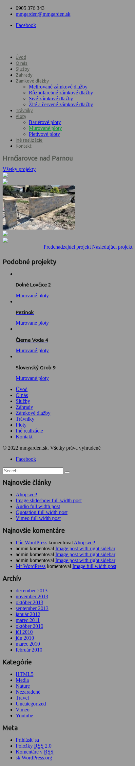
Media (22, 680)
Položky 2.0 (33, 746)
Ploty (21, 116)
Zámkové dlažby (32, 81)
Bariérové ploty (45, 122)
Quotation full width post (42, 512)
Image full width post (94, 566)
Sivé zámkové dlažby (51, 98)
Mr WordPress (31, 566)
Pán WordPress (31, 542)
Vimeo (22, 709)
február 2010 (29, 650)
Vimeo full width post (38, 518)
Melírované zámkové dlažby (58, 86)
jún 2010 (25, 638)
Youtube (24, 715)
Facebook (26, 25)
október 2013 (29, 602)
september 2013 (32, 608)
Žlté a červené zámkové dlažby (61, 104)
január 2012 (28, 614)
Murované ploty (45, 128)
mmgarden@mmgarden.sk (43, 14)
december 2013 (32, 590)
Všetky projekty (19, 169)
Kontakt (23, 146)
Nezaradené (28, 692)
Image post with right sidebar (85, 548)
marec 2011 (28, 620)
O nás (22, 63)
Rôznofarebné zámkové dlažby (61, 92)
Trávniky (24, 110)
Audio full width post (38, 506)
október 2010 (29, 626)
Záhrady (24, 75)
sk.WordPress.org (34, 757)
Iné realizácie (29, 140)
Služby (22, 69)
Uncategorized (31, 703)
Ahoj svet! (26, 494)
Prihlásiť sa (27, 740)
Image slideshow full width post (49, 500)
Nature (23, 686)
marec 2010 (28, 644)
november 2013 (32, 596)
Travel (22, 698)
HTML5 (24, 674)
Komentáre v (34, 751)
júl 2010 (24, 632)
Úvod (21, 57)
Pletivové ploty (44, 134)
